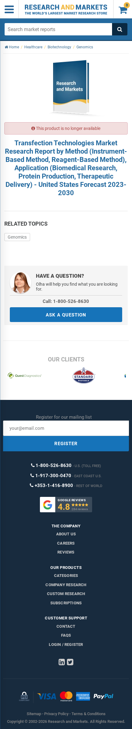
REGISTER (66, 443)
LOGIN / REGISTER (66, 644)
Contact (65, 626)
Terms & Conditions (89, 713)
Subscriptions (66, 603)
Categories (66, 575)
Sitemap (34, 713)
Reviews (65, 552)
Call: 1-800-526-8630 (66, 301)
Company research (65, 584)
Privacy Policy (56, 713)
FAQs (66, 635)
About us (66, 534)
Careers (66, 543)
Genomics (17, 237)
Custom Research (66, 593)
